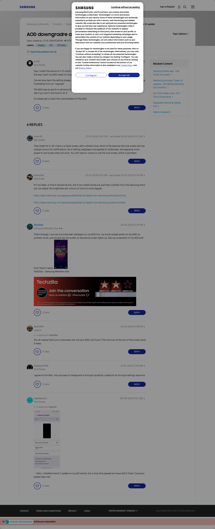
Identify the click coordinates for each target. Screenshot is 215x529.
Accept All (124, 75)
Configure (91, 76)
